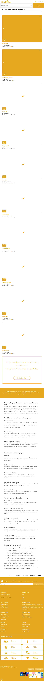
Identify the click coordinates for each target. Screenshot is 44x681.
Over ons (2, 626)
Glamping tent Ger (6, 146)
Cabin (23, 597)
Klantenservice (3, 619)
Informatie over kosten (4, 616)
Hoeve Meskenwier (6, 248)
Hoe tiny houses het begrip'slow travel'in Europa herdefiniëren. (32, 604)
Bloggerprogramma (25, 629)
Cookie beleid (3, 631)
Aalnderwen (10, 181)
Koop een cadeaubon (26, 624)
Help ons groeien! (25, 626)
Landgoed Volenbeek (6, 282)
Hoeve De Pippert (5, 214)
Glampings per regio (4, 607)
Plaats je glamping (4, 614)
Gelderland (5, 45)
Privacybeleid (3, 629)
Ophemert (9, 215)
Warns (8, 79)
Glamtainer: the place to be (7, 77)
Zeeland (5, 352)
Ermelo (9, 284)
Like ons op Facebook (26, 614)
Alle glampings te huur (4, 606)
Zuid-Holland (6, 181)
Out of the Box (5, 111)
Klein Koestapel (5, 43)
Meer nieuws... (25, 609)
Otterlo (9, 318)
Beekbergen (10, 147)
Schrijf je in (38, 584)
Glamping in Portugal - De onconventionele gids (30, 606)
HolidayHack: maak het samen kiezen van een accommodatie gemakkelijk (32, 607)
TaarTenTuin (4, 180)
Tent (23, 596)
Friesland (5, 79)
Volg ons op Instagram (26, 616)
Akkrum (8, 250)
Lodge (23, 599)
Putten (9, 45)
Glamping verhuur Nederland (6, 597)
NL (2, 45)
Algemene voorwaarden (5, 628)
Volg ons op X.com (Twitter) (27, 617)
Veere (8, 352)
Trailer (23, 594)
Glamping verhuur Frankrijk (5, 596)
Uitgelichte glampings (4, 604)
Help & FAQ (3, 617)
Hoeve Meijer (5, 316)
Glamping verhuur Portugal (5, 594)
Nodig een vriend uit (26, 631)
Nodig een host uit (25, 628)
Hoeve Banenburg (5, 350)
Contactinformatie (4, 624)
